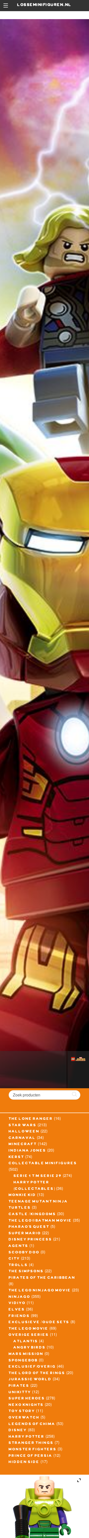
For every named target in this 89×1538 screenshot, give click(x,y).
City (14, 1259)
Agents (18, 1246)
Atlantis (26, 1341)
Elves (17, 1310)
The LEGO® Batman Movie (40, 1221)
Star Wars (23, 1125)
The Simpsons (26, 1271)
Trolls (18, 1265)
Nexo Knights (26, 1405)
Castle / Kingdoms (32, 1214)
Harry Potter (26, 1437)
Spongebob (23, 1360)
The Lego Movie (28, 1329)
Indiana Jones (27, 1151)
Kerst (16, 1157)
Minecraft (23, 1144)
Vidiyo (17, 1303)
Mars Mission (26, 1354)
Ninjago (19, 1297)
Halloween (24, 1131)
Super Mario (25, 1233)
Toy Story (22, 1411)
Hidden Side (24, 1462)
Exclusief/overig (32, 1367)
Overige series (29, 1335)
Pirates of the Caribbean (42, 1278)
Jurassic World (30, 1379)
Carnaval (22, 1138)
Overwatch (24, 1418)
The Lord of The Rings (37, 1373)
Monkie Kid (22, 1195)
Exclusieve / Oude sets (39, 1322)
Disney (18, 1430)
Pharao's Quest (29, 1227)
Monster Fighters (33, 1449)
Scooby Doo (24, 1252)
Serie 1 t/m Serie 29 (38, 1176)
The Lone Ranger (31, 1119)
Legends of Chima (32, 1424)
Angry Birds (30, 1348)
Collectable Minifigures (43, 1163)
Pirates (19, 1386)
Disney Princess (30, 1240)
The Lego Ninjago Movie (40, 1290)
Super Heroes (27, 1398)
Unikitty (20, 1392)
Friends (19, 1316)
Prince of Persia (30, 1456)
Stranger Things (31, 1443)
